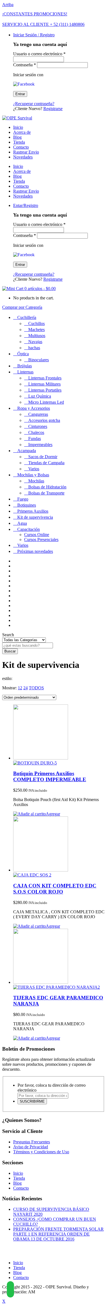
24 (25, 687)
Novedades (23, 157)
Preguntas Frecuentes (31, 1142)
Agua (22, 523)
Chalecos (36, 432)
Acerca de (22, 132)
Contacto (21, 147)
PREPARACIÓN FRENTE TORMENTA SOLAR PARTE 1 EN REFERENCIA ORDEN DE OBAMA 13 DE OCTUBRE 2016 (58, 1234)
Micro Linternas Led (46, 402)
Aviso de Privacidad (30, 1146)
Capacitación (28, 529)
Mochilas (36, 481)
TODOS (36, 687)
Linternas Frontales (44, 378)
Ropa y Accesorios (33, 408)
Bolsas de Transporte (46, 493)
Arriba (7, 4)
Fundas (34, 438)
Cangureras (38, 414)
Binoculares (38, 359)
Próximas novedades (35, 551)
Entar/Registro (25, 205)
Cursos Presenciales (41, 539)
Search (8, 634)
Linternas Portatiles (44, 390)
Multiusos (36, 335)
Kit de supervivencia (35, 517)
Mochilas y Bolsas (33, 474)
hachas (34, 347)
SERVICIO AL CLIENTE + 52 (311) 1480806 (43, 24)
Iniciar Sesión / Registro (34, 34)
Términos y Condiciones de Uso (41, 1151)
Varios (33, 468)
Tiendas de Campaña (46, 462)
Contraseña (24, 64)
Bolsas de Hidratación (47, 487)
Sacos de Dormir (42, 456)
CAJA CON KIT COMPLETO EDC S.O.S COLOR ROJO (54, 889)
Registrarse (53, 108)
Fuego (22, 499)
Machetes (36, 329)
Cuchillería (26, 317)
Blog (17, 137)
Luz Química (39, 396)
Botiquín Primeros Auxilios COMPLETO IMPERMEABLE (49, 776)
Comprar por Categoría (22, 307)
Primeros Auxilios (32, 511)
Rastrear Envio (26, 152)
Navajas (35, 341)
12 (20, 687)
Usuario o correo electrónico (39, 53)
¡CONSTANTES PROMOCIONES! (34, 14)
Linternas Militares (44, 384)
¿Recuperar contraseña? (33, 103)
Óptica (23, 353)
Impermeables (40, 444)
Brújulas (24, 366)
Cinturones (37, 426)
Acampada (26, 450)
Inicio (18, 127)
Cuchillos (36, 323)
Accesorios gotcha (44, 420)
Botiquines (26, 505)
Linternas (25, 372)
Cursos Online (36, 534)
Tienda (19, 142)
